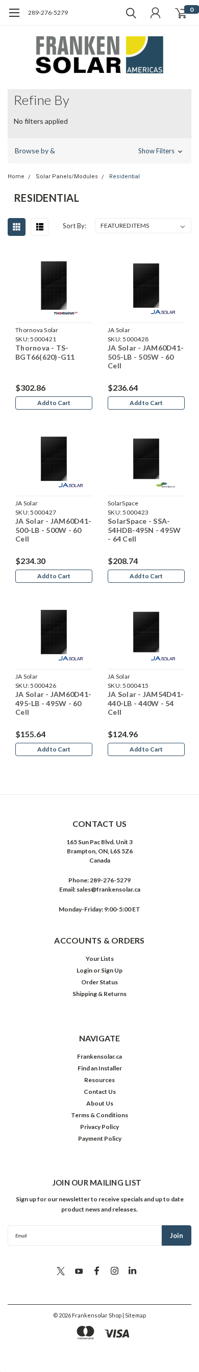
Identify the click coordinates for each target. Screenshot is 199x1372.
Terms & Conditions (99, 1115)
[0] (180, 12)
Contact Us (100, 1091)
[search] (128, 12)
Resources (99, 1080)
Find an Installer (100, 1068)
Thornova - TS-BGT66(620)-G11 (45, 352)
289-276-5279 (48, 12)
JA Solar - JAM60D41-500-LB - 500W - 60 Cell (53, 530)
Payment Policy (99, 1138)
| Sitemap (134, 1315)
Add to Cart (53, 403)
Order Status (99, 982)
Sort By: (74, 226)
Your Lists (100, 958)
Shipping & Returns (99, 994)
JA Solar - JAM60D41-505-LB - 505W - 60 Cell (146, 356)
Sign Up (111, 970)
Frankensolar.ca (99, 1056)
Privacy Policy (99, 1127)
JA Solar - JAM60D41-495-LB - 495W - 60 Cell (53, 703)
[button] (99, 151)
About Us (99, 1103)
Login (84, 970)
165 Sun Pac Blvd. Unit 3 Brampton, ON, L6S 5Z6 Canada (99, 851)
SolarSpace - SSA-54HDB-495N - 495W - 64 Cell (144, 530)
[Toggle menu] (14, 18)
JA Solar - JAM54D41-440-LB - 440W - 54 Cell (146, 703)
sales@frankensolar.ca (108, 889)
